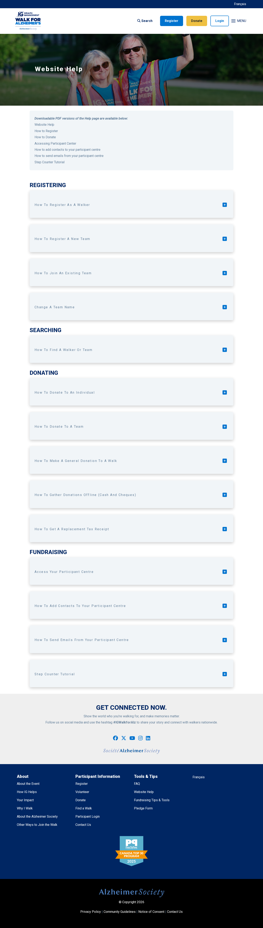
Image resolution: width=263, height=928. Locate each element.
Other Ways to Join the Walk (37, 825)
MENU (241, 21)
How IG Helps (27, 792)
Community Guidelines (120, 912)
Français (240, 4)
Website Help (44, 125)
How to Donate (45, 137)
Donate (196, 21)
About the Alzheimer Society (37, 816)
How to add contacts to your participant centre (67, 150)
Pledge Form (143, 808)
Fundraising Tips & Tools (152, 800)
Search (146, 21)
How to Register (46, 131)
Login (219, 21)
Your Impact (25, 800)
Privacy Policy (90, 912)
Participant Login (87, 816)
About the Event (28, 784)
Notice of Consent (151, 912)
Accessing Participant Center (55, 143)
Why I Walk (25, 808)
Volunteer (82, 792)
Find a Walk (83, 808)
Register (171, 21)
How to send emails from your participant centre (69, 156)
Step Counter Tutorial (50, 162)
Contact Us (83, 825)
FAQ (137, 784)
